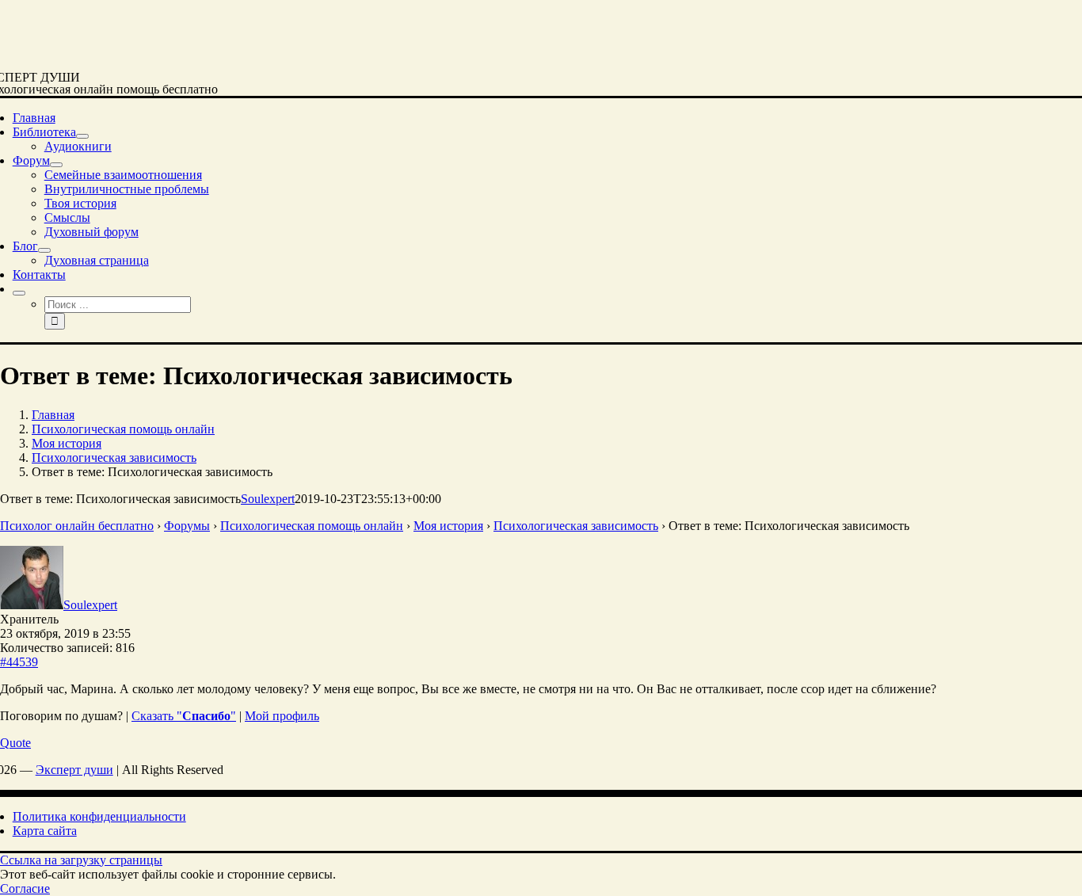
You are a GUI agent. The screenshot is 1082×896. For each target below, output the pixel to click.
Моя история (448, 525)
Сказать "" (183, 716)
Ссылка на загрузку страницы (81, 860)
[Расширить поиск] (19, 293)
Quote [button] (15, 742)
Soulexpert (268, 498)
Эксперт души (74, 769)
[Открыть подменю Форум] (56, 164)
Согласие (25, 888)
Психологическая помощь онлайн (311, 525)
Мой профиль (282, 716)
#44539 (19, 662)
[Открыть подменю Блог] (44, 250)
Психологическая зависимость (575, 525)
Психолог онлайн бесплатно (77, 525)
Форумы (187, 525)
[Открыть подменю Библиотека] (82, 136)
